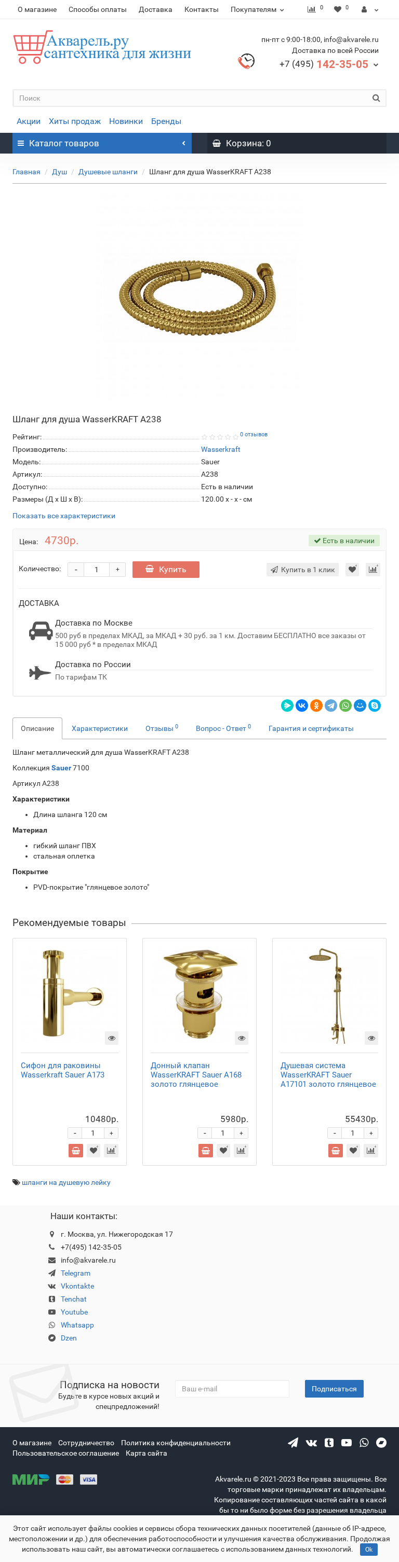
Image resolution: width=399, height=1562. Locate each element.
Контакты (201, 9)
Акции (29, 121)
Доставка (155, 9)
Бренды (166, 121)
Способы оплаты (98, 9)
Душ (59, 172)
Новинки (126, 121)
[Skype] (374, 705)
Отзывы (161, 727)
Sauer (62, 768)
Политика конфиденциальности (176, 1443)
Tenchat (74, 1299)
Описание (37, 728)
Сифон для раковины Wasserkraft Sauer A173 (62, 1070)
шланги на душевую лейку (66, 1182)
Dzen (69, 1338)
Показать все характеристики (63, 516)
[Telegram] (331, 705)
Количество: (40, 568)
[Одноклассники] (316, 705)
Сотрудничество (86, 1443)
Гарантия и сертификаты (311, 728)
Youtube (74, 1312)
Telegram (75, 1273)
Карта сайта (146, 1453)
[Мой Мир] (360, 705)
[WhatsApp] (345, 705)
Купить (173, 569)
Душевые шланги (108, 172)
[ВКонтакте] (302, 705)
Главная (26, 172)
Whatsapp (77, 1325)
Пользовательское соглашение (65, 1453)
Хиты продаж (75, 121)
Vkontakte (77, 1286)
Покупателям (253, 9)
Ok (369, 1549)
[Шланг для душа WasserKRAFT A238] (199, 298)
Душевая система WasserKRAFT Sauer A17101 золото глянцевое (328, 1075)
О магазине (37, 9)
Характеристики (100, 728)
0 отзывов (254, 434)
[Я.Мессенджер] (287, 705)
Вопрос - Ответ (223, 727)
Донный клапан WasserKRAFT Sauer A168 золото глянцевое (196, 1075)
